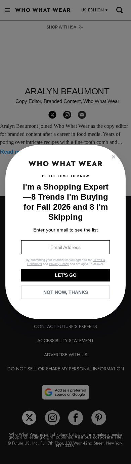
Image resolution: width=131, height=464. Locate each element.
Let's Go (66, 275)
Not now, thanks (65, 292)
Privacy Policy (59, 264)
